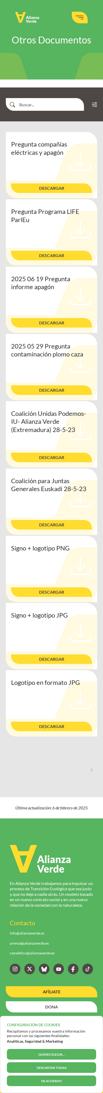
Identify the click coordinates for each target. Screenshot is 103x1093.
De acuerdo (51, 1081)
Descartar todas (52, 1068)
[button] (51, 188)
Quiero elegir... (51, 1054)
